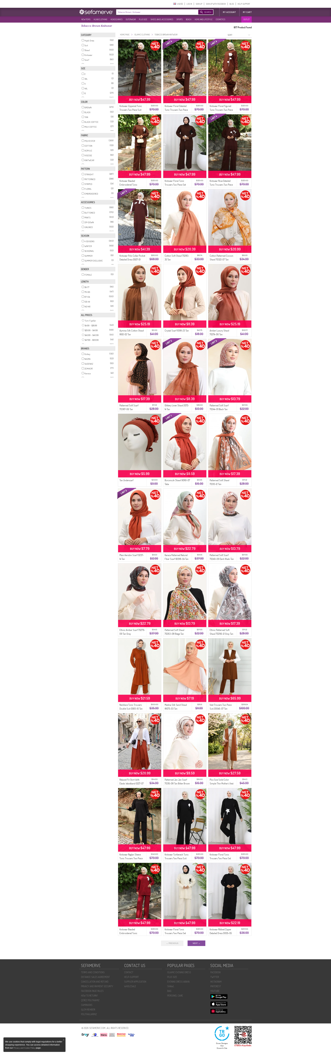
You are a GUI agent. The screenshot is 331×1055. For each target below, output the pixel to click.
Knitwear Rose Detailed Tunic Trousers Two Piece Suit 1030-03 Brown (221, 184)
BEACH (188, 19)
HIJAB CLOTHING (100, 19)
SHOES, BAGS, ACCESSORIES (162, 19)
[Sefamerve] (96, 11)
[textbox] (153, 12)
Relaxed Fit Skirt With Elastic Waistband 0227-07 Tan (131, 783)
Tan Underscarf (126, 480)
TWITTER (214, 976)
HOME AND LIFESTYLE (203, 19)
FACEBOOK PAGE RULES (92, 990)
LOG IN (189, 4)
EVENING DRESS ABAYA (178, 981)
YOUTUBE (214, 990)
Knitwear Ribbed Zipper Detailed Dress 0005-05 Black (221, 933)
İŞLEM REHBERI (88, 1009)
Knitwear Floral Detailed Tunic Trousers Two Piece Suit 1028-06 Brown (176, 110)
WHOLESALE (130, 986)
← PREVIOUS (172, 943)
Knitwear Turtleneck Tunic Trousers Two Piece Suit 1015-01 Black (177, 858)
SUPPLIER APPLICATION (135, 981)
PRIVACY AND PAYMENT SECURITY (97, 986)
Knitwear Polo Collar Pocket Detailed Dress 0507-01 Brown (132, 259)
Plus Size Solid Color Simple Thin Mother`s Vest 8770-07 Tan (221, 783)
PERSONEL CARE (175, 995)
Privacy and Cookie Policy (24, 1048)
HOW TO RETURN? (89, 995)
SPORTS (179, 19)
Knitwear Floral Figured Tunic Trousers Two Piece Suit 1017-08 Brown (221, 110)
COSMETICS (220, 19)
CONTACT (128, 972)
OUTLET (246, 19)
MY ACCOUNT (229, 12)
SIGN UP (199, 4)
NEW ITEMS (85, 19)
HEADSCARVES (116, 19)
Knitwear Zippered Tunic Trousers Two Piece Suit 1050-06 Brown (130, 110)
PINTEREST (215, 986)
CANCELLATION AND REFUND (94, 981)
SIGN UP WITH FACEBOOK (216, 4)
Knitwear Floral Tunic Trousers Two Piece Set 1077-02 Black (220, 858)
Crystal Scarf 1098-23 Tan (177, 330)
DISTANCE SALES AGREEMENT (95, 976)
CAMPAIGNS (86, 1004)
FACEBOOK (215, 972)
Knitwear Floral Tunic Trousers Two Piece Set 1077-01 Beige (175, 933)
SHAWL (170, 986)
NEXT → (196, 943)
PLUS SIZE (143, 19)
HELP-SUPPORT (244, 4)
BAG (169, 990)
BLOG (231, 4)
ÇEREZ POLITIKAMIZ (90, 1000)
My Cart (247, 12)
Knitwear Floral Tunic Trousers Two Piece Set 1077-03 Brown (175, 184)
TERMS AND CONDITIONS (93, 972)
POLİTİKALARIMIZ (89, 1014)
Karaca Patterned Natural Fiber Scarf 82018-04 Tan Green (176, 559)
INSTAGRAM (216, 981)
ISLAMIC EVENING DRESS (179, 972)
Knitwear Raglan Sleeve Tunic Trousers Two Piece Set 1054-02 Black (131, 858)
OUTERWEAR (131, 19)
